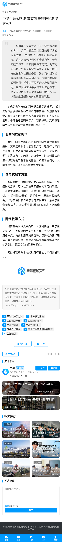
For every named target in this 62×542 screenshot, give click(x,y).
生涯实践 (37, 31)
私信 (55, 368)
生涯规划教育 (34, 320)
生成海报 (12, 354)
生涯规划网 (12, 325)
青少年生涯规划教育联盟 (40, 329)
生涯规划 (11, 333)
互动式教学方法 (15, 316)
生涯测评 (8, 463)
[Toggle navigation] (57, 4)
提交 (31, 510)
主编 (4, 31)
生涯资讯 (48, 31)
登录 (7, 506)
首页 (4, 12)
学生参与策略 (37, 316)
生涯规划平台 (13, 320)
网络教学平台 (13, 329)
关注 (43, 368)
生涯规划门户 (32, 325)
